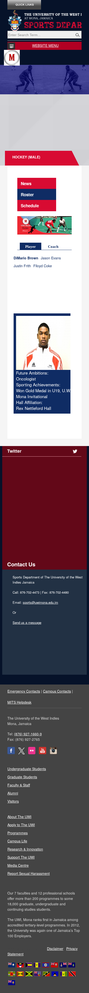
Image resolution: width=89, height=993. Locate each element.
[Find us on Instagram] (53, 752)
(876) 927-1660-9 (28, 733)
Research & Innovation (25, 849)
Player (30, 247)
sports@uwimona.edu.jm (40, 602)
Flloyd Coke (42, 266)
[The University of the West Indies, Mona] (44, 20)
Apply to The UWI (21, 824)
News (26, 183)
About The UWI (19, 816)
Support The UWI (21, 857)
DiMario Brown (27, 258)
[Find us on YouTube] (42, 752)
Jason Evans (51, 258)
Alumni (12, 793)
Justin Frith (22, 266)
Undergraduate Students (26, 768)
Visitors (13, 801)
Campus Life (17, 841)
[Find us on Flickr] (31, 752)
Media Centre (18, 865)
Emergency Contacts (23, 691)
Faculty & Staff (18, 785)
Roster (27, 194)
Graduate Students (22, 776)
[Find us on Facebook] (11, 752)
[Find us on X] (21, 752)
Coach (53, 247)
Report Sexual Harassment (28, 873)
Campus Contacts (57, 691)
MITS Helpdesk (19, 702)
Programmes (17, 832)
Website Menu (45, 45)
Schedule (30, 206)
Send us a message (27, 622)
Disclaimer (55, 948)
